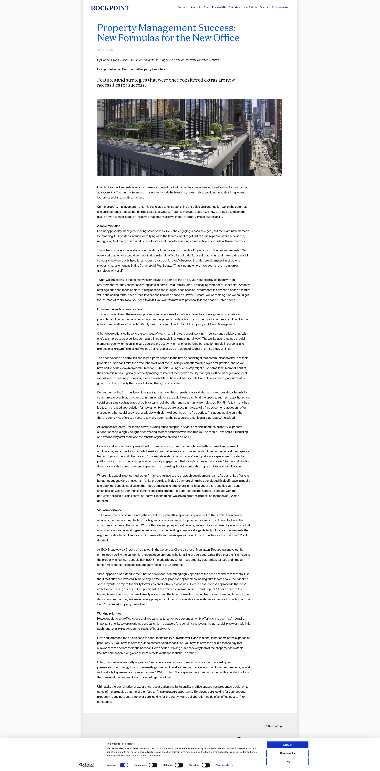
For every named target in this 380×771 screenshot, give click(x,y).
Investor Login (282, 7)
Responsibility (219, 7)
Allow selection (288, 753)
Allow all (287, 745)
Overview (182, 7)
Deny (287, 761)
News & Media (250, 7)
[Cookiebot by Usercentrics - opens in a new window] (87, 765)
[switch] (153, 765)
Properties (234, 7)
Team (206, 7)
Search (272, 7)
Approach (195, 7)
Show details (222, 765)
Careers (264, 7)
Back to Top (275, 726)
